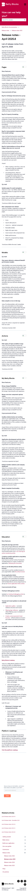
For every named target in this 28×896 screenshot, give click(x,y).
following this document (15, 563)
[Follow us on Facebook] (18, 881)
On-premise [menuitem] (6, 872)
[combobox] (12, 19)
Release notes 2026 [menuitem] (9, 856)
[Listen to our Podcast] (25, 881)
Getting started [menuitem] (7, 836)
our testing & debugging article (14, 594)
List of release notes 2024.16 (8, 824)
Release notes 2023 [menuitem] (9, 865)
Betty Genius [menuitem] (6, 840)
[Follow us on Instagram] (22, 881)
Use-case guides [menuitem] (7, 846)
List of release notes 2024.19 (8, 816)
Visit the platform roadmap (10, 750)
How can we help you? (11, 14)
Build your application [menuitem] (8, 843)
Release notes (5, 30)
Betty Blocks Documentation (9, 27)
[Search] (24, 19)
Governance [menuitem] (6, 849)
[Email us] (25, 884)
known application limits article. (16, 583)
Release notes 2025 (17, 30)
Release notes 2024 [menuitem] (9, 862)
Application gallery (10, 606)
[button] (25, 836)
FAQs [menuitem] (4, 868)
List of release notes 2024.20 (8, 832)
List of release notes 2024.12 (8, 828)
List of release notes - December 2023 (11, 820)
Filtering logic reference (11, 610)
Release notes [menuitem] (6, 852)
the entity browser (20, 571)
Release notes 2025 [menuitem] (9, 859)
